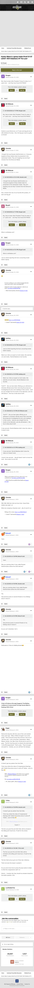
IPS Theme (6, 984)
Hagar (7, 728)
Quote (5, 98)
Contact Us (27, 984)
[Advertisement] (17, 29)
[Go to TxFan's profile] (3, 801)
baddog (8, 338)
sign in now (9, 922)
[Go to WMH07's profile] (12, 962)
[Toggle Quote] (3, 110)
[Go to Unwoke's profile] (3, 149)
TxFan (8, 800)
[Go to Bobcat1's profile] (3, 534)
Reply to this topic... (9, 928)
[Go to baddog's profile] (3, 339)
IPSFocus (13, 984)
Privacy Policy (20, 984)
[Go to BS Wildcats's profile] (3, 105)
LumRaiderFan (10, 888)
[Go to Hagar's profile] (3, 729)
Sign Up (22, 90)
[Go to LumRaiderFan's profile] (3, 889)
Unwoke (8, 148)
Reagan (5, 63)
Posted (12, 77)
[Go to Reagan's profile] (3, 76)
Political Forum (15, 64)
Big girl (8, 205)
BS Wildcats (9, 104)
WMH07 (17, 962)
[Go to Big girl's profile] (3, 206)
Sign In (11, 90)
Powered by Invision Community (17, 985)
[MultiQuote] (2, 98)
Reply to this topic (17, 70)
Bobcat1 (20, 556)
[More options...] (31, 77)
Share (8, 937)
